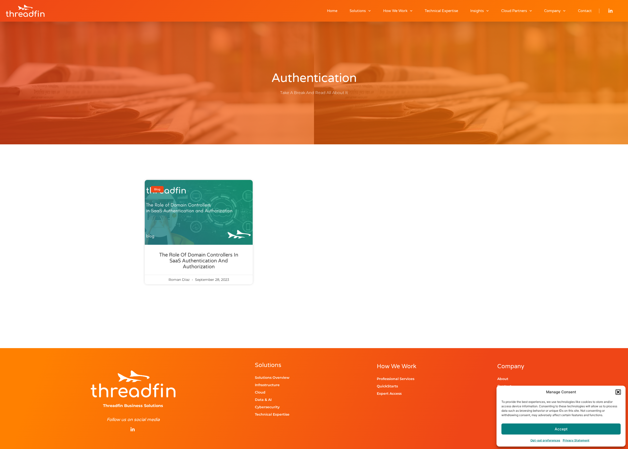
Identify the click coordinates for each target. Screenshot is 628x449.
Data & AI (263, 399)
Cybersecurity (267, 407)
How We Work (395, 11)
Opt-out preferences (545, 440)
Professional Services (395, 379)
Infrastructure (267, 385)
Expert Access (389, 393)
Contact (585, 11)
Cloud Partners (514, 11)
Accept (561, 429)
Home (332, 11)
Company (552, 11)
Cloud (260, 392)
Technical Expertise (441, 11)
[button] (618, 392)
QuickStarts (387, 386)
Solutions (358, 11)
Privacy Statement (576, 440)
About (502, 379)
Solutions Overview (272, 377)
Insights (477, 11)
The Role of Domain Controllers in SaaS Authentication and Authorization (198, 261)
